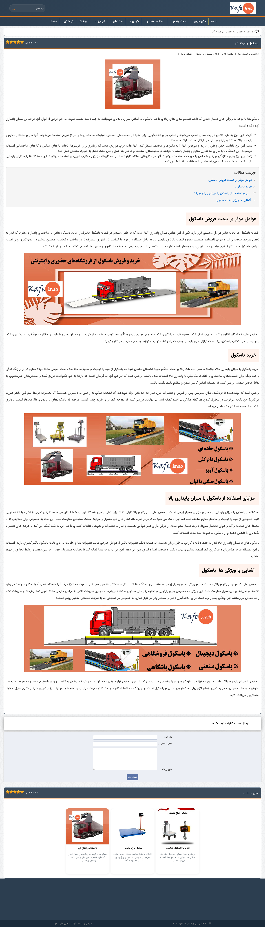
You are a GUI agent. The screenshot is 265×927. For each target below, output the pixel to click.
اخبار (248, 32)
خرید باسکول (243, 186)
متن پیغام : (166, 769)
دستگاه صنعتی (156, 21)
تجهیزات (100, 21)
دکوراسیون (200, 21)
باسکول (239, 32)
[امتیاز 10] (23, 42)
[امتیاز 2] (8, 42)
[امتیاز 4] (12, 42)
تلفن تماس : (165, 744)
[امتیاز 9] (21, 42)
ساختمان (118, 21)
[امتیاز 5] (14, 42)
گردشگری (68, 21)
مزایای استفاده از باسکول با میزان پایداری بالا (223, 193)
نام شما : (167, 737)
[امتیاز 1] (7, 42)
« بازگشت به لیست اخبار (248, 54)
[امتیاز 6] (16, 42)
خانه (213, 21)
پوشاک (83, 21)
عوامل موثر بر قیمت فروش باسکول (230, 180)
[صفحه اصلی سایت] (243, 8)
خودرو (135, 21)
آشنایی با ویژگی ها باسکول (234, 200)
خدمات (53, 21)
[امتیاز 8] (19, 42)
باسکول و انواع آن (222, 32)
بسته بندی (179, 21)
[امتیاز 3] (10, 42)
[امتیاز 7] (17, 42)
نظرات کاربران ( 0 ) (183, 54)
